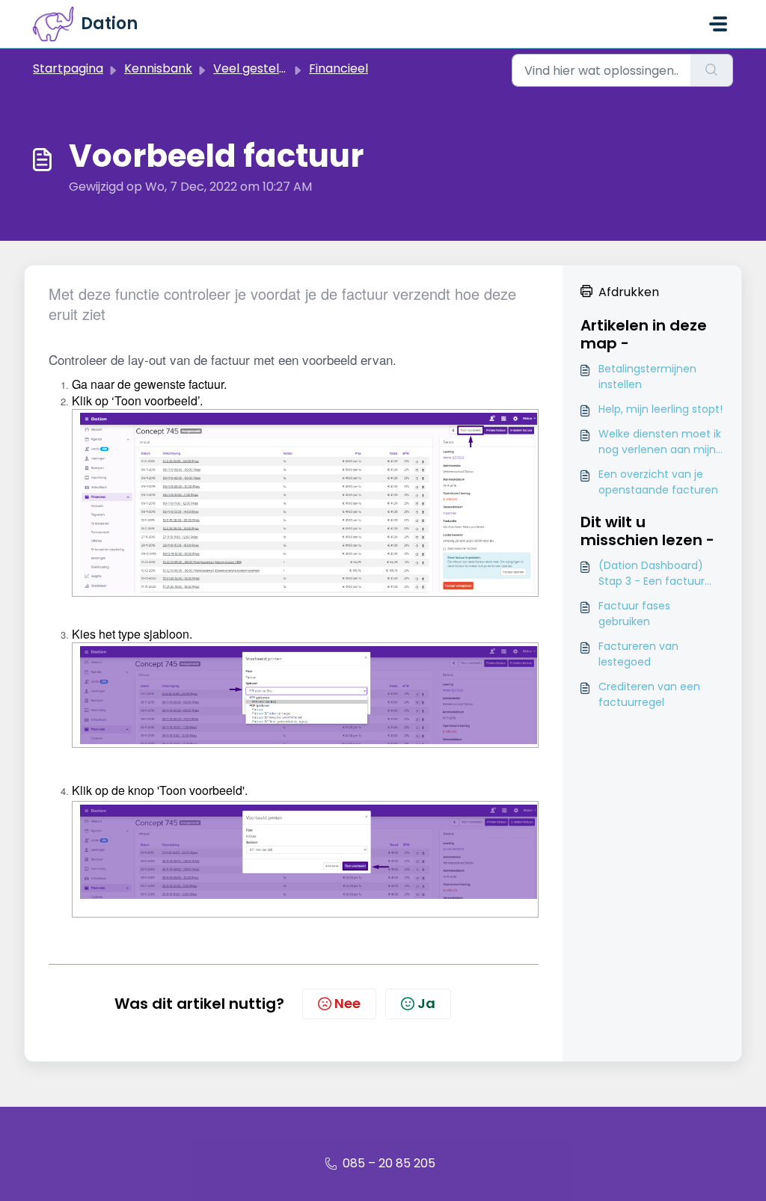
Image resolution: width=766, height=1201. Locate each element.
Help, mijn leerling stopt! (660, 409)
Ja (426, 1003)
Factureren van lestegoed (638, 654)
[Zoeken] (711, 70)
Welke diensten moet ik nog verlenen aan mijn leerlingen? (659, 442)
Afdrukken (628, 292)
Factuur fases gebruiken (634, 613)
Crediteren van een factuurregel (649, 694)
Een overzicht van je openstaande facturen (658, 482)
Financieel (338, 68)
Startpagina (68, 68)
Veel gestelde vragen (276, 68)
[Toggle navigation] (718, 23)
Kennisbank (158, 68)
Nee (347, 1003)
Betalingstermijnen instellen (647, 376)
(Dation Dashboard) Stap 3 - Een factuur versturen (651, 573)
